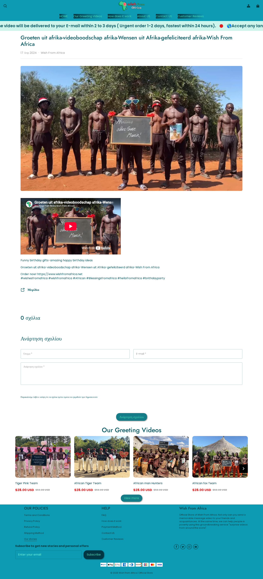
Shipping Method (34, 533)
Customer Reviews (112, 539)
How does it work (111, 521)
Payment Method (111, 527)
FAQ (104, 515)
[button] (5, 5)
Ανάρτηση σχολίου (131, 417)
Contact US (108, 533)
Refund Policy (32, 527)
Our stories (30, 539)
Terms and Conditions (37, 515)
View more (131, 498)
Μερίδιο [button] (33, 289)
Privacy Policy (32, 521)
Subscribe (94, 554)
